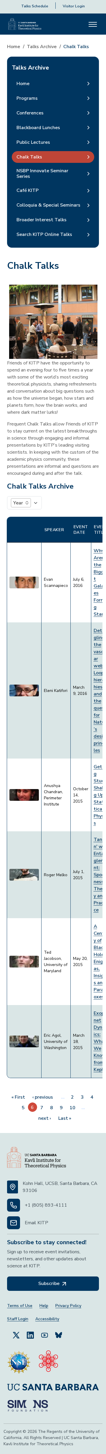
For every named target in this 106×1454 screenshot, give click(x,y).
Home (13, 46)
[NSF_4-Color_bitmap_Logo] (19, 1362)
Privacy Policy (68, 1305)
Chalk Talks (29, 157)
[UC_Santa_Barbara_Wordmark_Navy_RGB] (53, 1387)
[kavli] (48, 1362)
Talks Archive (42, 46)
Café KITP (27, 190)
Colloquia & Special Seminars (48, 205)
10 (72, 1108)
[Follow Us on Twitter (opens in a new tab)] (16, 1335)
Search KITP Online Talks (44, 234)
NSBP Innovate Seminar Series (42, 174)
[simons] (27, 1406)
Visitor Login (74, 6)
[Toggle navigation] (93, 24)
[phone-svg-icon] (13, 1205)
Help (43, 1305)
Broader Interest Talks (41, 220)
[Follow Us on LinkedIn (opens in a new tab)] (30, 1335)
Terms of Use (19, 1305)
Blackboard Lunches (38, 127)
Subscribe (49, 1283)
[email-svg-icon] (13, 1222)
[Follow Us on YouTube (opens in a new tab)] (44, 1335)
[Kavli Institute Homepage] (24, 24)
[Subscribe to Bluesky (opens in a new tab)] (58, 1335)
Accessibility (47, 1319)
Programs (27, 98)
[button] (21, 502)
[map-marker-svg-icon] (12, 1187)
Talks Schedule (34, 6)
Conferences (30, 113)
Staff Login (17, 1319)
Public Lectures (33, 142)
